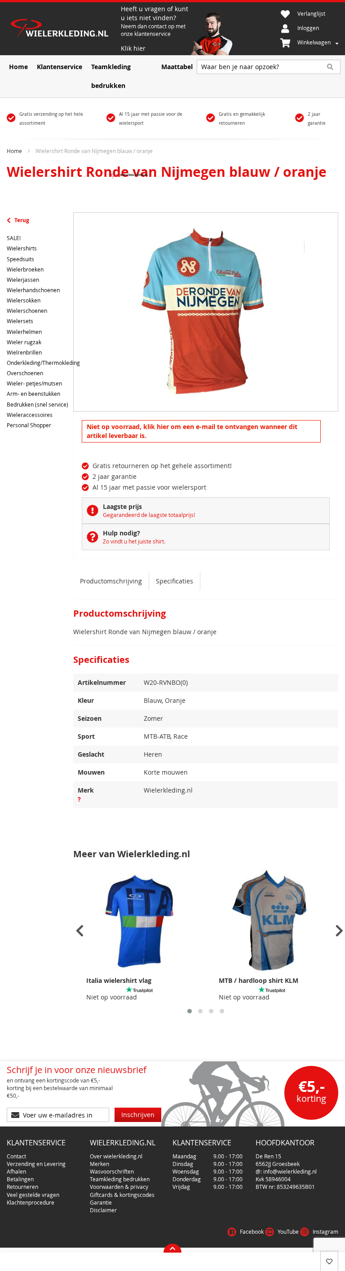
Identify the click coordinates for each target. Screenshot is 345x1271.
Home (14, 150)
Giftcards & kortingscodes (122, 1194)
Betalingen (20, 1179)
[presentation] (79, 931)
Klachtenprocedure (30, 1202)
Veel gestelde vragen (33, 1194)
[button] (189, 1011)
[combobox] (269, 67)
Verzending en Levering (36, 1163)
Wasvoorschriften (112, 1171)
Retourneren (22, 1186)
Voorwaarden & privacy (119, 1186)
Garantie (101, 1202)
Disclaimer (103, 1210)
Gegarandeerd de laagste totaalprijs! (149, 514)
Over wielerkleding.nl (116, 1156)
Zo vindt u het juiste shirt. (134, 541)
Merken (99, 1163)
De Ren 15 (268, 1156)
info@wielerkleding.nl (290, 1171)
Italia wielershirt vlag (118, 980)
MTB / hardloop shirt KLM (258, 980)
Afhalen (16, 1171)
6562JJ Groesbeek (278, 1163)
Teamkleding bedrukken (120, 1179)
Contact (16, 1156)
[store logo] (64, 29)
